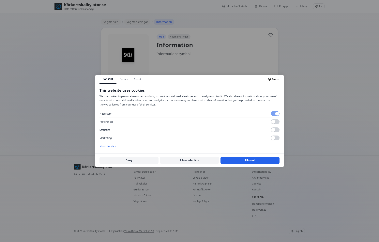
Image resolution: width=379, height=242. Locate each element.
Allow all (250, 160)
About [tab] (137, 79)
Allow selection (189, 160)
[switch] (275, 113)
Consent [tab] (108, 79)
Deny (129, 160)
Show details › (107, 146)
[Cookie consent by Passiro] (274, 79)
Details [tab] (124, 79)
